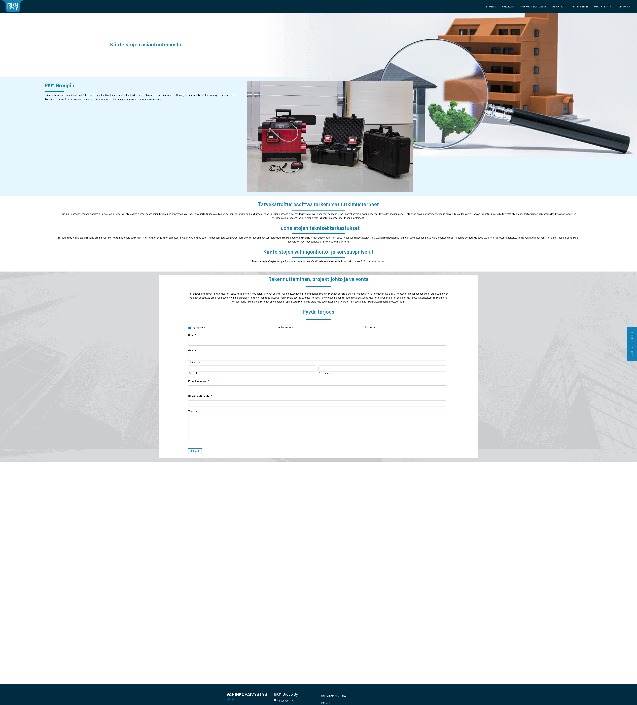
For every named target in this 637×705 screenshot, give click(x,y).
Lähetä (195, 451)
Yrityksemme (579, 6)
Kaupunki (193, 373)
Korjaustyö (370, 327)
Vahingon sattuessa (533, 6)
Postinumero (325, 373)
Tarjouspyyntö (198, 327)
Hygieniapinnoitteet (334, 695)
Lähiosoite (194, 362)
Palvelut (508, 6)
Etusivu (491, 6)
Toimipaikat (624, 6)
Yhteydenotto (632, 344)
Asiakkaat (559, 6)
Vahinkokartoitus (285, 327)
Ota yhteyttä (602, 6)
